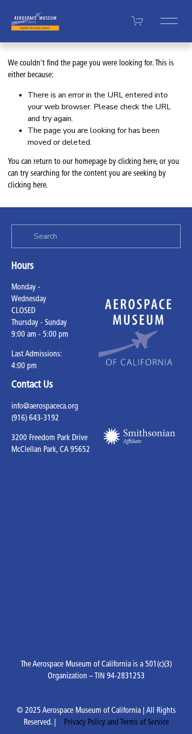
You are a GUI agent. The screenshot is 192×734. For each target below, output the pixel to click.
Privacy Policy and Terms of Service (116, 723)
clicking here (137, 162)
